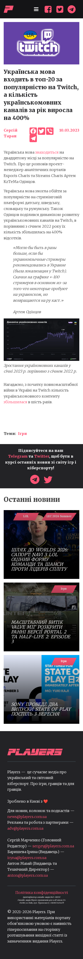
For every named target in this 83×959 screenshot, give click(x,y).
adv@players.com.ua (25, 828)
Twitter (41, 456)
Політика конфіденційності (41, 892)
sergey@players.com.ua (53, 846)
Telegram (18, 456)
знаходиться (47, 152)
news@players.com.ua (27, 816)
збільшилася (15, 402)
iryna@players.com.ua (26, 857)
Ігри (22, 433)
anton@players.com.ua (27, 875)
